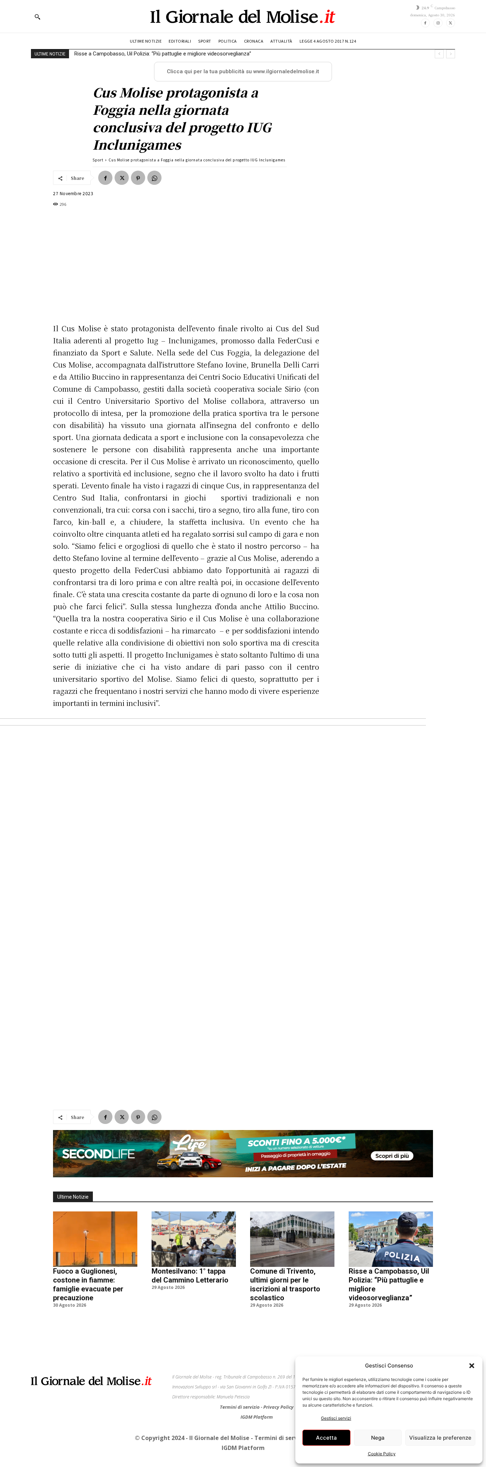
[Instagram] (437, 22)
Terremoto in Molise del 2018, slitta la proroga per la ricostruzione (151, 53)
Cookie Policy (382, 1453)
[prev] (439, 53)
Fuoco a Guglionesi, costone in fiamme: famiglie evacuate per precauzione (88, 1270)
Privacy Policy (278, 1393)
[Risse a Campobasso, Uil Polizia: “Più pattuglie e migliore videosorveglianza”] (391, 1225)
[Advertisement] (243, 1113)
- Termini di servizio (280, 1424)
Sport (98, 159)
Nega (378, 1437)
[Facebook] (425, 22)
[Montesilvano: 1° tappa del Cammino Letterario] (194, 1225)
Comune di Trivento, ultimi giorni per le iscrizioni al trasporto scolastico (285, 1270)
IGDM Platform (257, 1402)
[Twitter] (450, 22)
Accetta (326, 1437)
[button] (471, 1365)
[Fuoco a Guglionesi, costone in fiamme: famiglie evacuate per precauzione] (95, 1225)
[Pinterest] (138, 178)
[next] (450, 53)
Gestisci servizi (336, 1418)
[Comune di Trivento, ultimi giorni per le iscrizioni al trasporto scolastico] (292, 1225)
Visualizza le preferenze (440, 1437)
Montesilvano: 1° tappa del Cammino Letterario (190, 1261)
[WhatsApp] (154, 178)
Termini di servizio (240, 1393)
